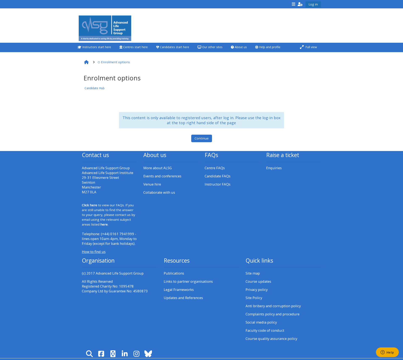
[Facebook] (101, 353)
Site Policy (254, 297)
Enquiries (274, 167)
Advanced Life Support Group (120, 273)
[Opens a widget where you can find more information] (387, 352)
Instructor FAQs (217, 184)
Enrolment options (115, 62)
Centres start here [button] (135, 47)
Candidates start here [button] (174, 47)
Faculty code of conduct (265, 330)
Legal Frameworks (179, 289)
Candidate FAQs (217, 176)
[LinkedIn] (125, 353)
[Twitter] (113, 353)
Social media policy (261, 322)
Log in (313, 4)
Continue (202, 138)
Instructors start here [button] (96, 47)
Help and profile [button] (269, 47)
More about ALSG (157, 167)
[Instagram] (136, 353)
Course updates (258, 281)
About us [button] (240, 47)
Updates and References (183, 297)
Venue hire (152, 184)
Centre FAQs (215, 167)
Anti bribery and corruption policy (273, 305)
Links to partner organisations (188, 281)
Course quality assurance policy (271, 338)
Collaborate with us (159, 192)
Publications (174, 273)
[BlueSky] (148, 353)
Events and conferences (162, 176)
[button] (300, 4)
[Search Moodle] (89, 353)
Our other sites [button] (211, 47)
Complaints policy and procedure (273, 314)
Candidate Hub (95, 88)
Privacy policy (257, 289)
